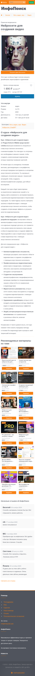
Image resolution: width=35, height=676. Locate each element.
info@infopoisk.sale (7, 624)
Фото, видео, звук (15, 125)
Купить (17, 96)
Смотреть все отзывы (8, 581)
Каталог (31, 2)
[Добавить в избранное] (31, 85)
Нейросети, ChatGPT (9, 127)
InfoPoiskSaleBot (19, 673)
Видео (24, 125)
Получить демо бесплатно (17, 72)
